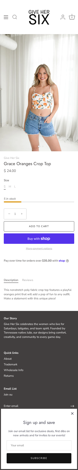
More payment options (39, 248)
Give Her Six (11, 158)
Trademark (10, 364)
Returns (9, 376)
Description (11, 280)
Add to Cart (39, 226)
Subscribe (39, 458)
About (8, 359)
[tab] (13, 280)
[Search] (15, 17)
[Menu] (6, 17)
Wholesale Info (13, 370)
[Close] (72, 413)
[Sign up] (72, 406)
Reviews (27, 280)
